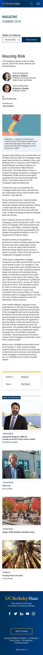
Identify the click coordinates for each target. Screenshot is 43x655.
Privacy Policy (15, 641)
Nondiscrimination (22, 643)
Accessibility (27, 641)
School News (8, 529)
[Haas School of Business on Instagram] (33, 614)
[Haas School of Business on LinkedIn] (21, 614)
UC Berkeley (33, 638)
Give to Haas (21, 631)
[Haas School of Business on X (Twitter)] (15, 614)
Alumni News (8, 434)
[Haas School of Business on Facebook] (9, 614)
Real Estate (25, 384)
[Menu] (38, 3)
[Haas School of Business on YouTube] (27, 614)
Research (24, 377)
